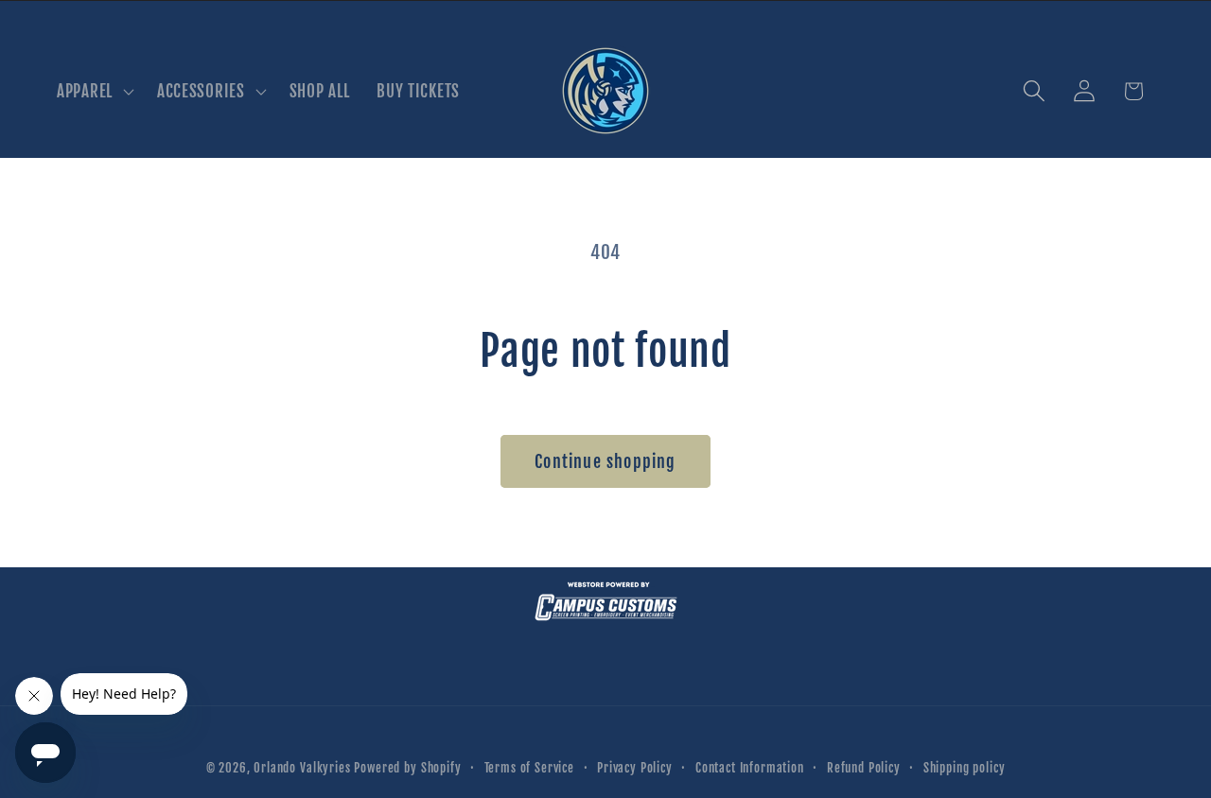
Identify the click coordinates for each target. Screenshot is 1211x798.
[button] (94, 90)
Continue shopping (605, 461)
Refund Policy (864, 767)
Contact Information (749, 767)
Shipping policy (964, 767)
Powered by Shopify (407, 767)
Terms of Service (529, 767)
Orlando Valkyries (302, 767)
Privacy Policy (635, 767)
